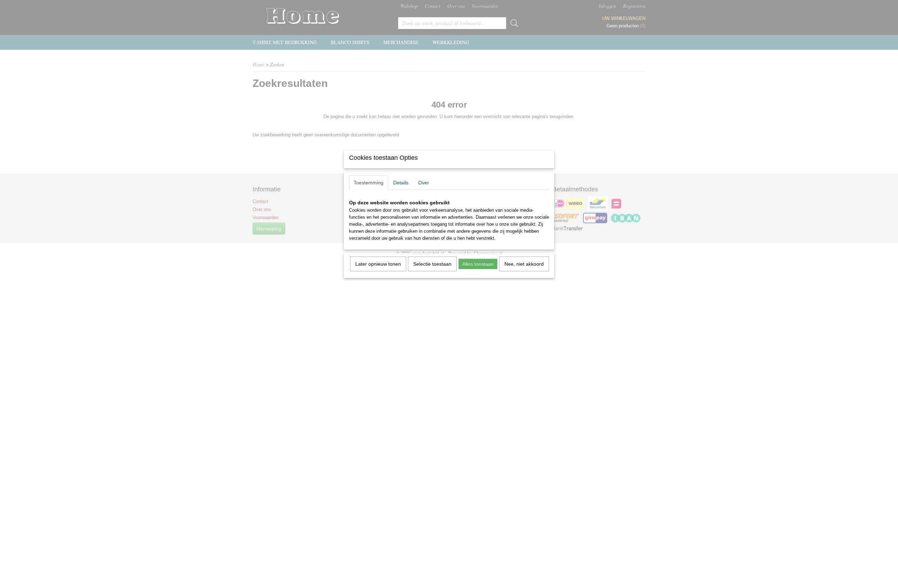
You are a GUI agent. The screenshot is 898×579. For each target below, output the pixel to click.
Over (423, 182)
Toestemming (368, 182)
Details (400, 182)
